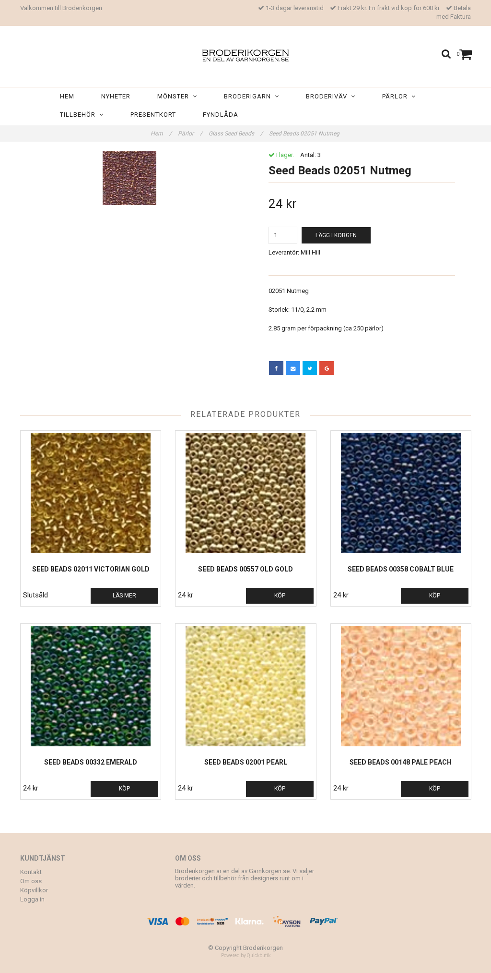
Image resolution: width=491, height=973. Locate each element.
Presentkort (153, 114)
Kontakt (31, 872)
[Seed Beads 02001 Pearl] (245, 686)
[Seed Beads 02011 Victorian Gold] (90, 493)
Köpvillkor (34, 890)
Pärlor (396, 96)
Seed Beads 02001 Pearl (245, 762)
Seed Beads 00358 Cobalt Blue (401, 569)
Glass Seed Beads (236, 133)
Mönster (175, 96)
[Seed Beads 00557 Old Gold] (245, 493)
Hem (67, 96)
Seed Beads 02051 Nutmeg (305, 133)
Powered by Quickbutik (245, 955)
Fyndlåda (220, 114)
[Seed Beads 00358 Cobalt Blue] (400, 493)
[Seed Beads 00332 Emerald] (90, 686)
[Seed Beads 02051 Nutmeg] (129, 178)
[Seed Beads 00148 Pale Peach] (400, 686)
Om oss (31, 881)
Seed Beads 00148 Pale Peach (401, 762)
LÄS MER (124, 595)
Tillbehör (79, 114)
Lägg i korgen (336, 235)
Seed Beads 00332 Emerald (90, 762)
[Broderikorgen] (245, 53)
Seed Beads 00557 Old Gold (245, 569)
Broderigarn (249, 96)
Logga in (32, 899)
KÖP (279, 595)
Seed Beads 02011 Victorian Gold (91, 569)
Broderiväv (328, 96)
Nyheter (115, 96)
